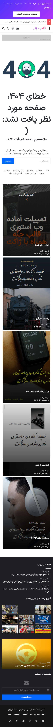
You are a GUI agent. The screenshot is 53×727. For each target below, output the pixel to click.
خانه (47, 170)
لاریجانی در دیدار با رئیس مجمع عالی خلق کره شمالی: (28, 664)
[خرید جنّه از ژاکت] (26, 37)
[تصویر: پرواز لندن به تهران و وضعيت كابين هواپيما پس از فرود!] (10, 609)
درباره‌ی (37, 714)
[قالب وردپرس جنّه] (39, 28)
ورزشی (41, 173)
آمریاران (10, 709)
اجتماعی (39, 170)
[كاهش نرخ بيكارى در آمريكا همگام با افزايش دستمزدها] (43, 619)
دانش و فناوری (18, 170)
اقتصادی (30, 170)
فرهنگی (7, 170)
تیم (31, 714)
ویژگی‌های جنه (30, 173)
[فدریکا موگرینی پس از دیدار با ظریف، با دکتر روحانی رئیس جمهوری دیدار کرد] (43, 609)
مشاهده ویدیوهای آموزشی (26, 14)
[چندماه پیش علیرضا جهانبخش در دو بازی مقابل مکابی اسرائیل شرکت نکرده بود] (26, 629)
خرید (10, 714)
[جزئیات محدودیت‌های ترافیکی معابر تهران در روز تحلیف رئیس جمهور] (43, 629)
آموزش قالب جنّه (15, 173)
